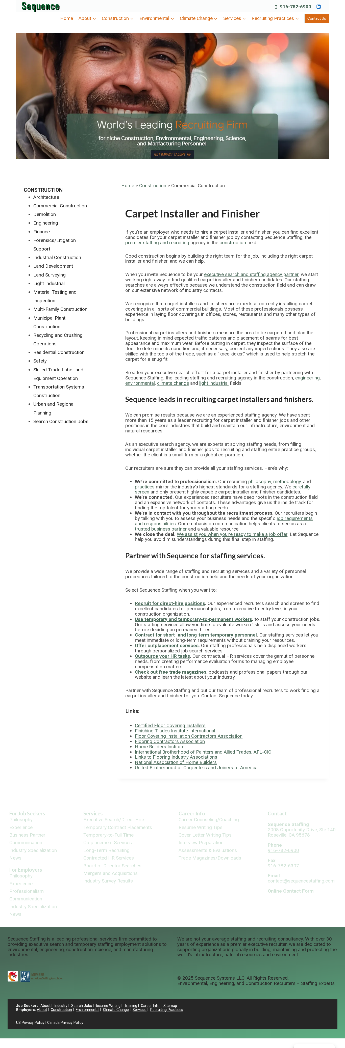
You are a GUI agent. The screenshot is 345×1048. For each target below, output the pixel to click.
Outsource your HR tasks (162, 656)
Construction (152, 185)
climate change (173, 383)
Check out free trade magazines (170, 672)
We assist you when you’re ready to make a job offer (232, 534)
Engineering (45, 223)
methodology (287, 481)
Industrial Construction (57, 257)
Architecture (46, 197)
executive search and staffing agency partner (251, 274)
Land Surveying (49, 275)
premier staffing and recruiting (157, 242)
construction (232, 242)
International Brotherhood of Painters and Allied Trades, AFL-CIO (203, 752)
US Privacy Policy (30, 1023)
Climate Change (116, 1010)
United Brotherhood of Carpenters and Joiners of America (196, 767)
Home (66, 18)
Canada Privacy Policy (65, 1023)
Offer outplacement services (167, 645)
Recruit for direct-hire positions (170, 603)
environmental (140, 383)
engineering (307, 378)
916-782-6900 (283, 850)
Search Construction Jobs (60, 421)
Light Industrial (49, 283)
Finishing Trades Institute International (175, 731)
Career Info (192, 813)
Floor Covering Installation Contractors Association (188, 736)
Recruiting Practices (166, 1010)
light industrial (214, 383)
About (45, 1006)
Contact (277, 813)
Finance (41, 232)
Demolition (44, 214)
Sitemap (170, 1006)
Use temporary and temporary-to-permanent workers (193, 619)
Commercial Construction (60, 206)
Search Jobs (81, 1006)
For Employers (25, 870)
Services (93, 813)
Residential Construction (59, 352)
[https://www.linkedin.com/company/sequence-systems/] (318, 6)
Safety (40, 361)
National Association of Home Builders (176, 762)
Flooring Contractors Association (170, 741)
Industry (60, 1006)
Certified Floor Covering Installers (170, 725)
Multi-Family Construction (60, 309)
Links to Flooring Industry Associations (176, 757)
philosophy (259, 481)
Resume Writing (107, 1006)
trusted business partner (161, 529)
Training (130, 1006)
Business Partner (27, 835)
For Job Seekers (27, 813)
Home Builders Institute (159, 747)
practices (145, 487)
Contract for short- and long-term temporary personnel (196, 635)
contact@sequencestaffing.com (301, 881)
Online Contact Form (291, 891)
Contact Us (316, 18)
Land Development (53, 266)
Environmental (87, 1010)
